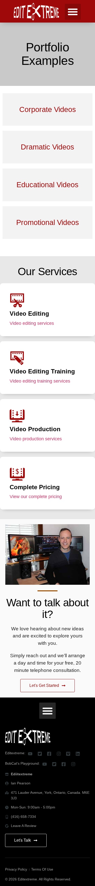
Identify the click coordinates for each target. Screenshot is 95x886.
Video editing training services (40, 381)
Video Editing (29, 313)
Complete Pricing (35, 487)
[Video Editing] (17, 300)
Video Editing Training (42, 371)
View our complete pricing (36, 496)
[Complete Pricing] (17, 474)
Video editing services (32, 323)
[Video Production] (17, 416)
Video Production (35, 429)
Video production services (36, 438)
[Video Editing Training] (17, 358)
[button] (73, 12)
